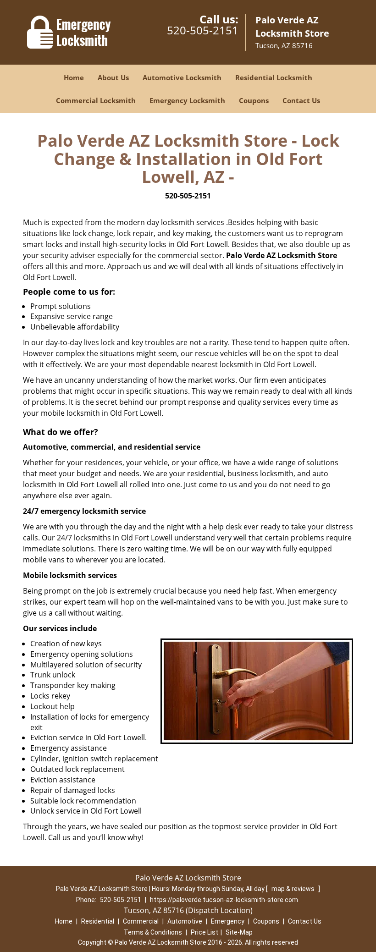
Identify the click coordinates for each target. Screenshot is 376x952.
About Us (113, 77)
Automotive (184, 921)
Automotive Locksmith (182, 77)
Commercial (141, 921)
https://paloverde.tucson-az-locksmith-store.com (224, 899)
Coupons (254, 100)
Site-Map (239, 932)
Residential (97, 921)
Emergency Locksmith (187, 100)
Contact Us (301, 100)
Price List (204, 932)
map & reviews (293, 888)
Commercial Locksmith (96, 100)
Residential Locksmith (273, 77)
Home (74, 77)
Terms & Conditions (153, 932)
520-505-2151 (202, 30)
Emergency (227, 921)
